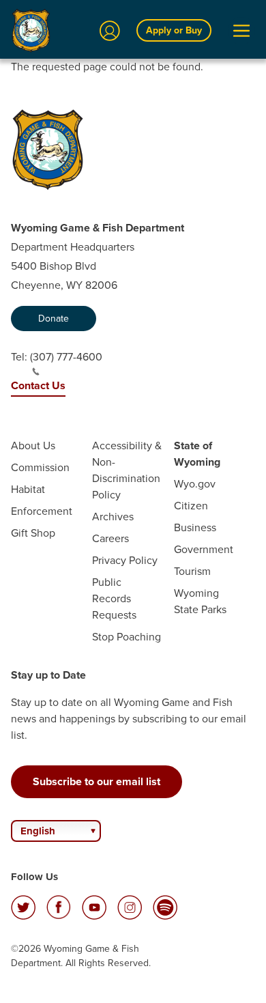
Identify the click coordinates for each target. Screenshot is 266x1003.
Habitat (28, 489)
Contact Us (38, 385)
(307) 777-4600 (66, 357)
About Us (33, 445)
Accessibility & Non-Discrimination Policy (127, 470)
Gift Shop (33, 533)
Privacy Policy (125, 560)
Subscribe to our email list (96, 781)
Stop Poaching (126, 637)
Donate (53, 318)
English (37, 830)
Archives (113, 516)
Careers (110, 538)
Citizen (191, 505)
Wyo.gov (195, 484)
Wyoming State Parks (200, 601)
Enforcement (41, 511)
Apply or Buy (174, 30)
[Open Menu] (241, 30)
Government (203, 549)
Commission (40, 467)
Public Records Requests (114, 598)
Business (195, 527)
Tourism (192, 571)
